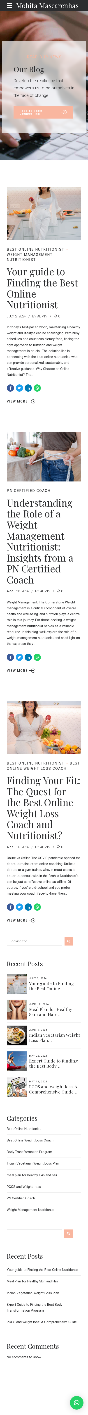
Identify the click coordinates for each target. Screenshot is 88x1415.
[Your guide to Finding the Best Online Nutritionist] (44, 213)
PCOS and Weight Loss (24, 1187)
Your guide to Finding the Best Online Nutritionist (42, 288)
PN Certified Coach (29, 490)
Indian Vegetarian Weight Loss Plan (54, 1037)
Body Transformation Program (29, 1152)
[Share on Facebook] (10, 388)
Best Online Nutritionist (35, 249)
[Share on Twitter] (19, 388)
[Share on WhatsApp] (37, 388)
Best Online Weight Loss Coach (30, 1140)
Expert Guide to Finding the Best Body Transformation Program (54, 1066)
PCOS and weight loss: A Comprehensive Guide (53, 1089)
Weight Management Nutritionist (30, 257)
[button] (76, 1403)
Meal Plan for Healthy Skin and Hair (50, 1011)
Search (68, 1233)
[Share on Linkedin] (28, 388)
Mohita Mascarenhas (47, 5)
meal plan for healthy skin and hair (32, 1175)
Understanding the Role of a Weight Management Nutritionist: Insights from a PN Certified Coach (40, 541)
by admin (39, 316)
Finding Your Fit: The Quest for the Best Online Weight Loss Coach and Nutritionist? (43, 808)
